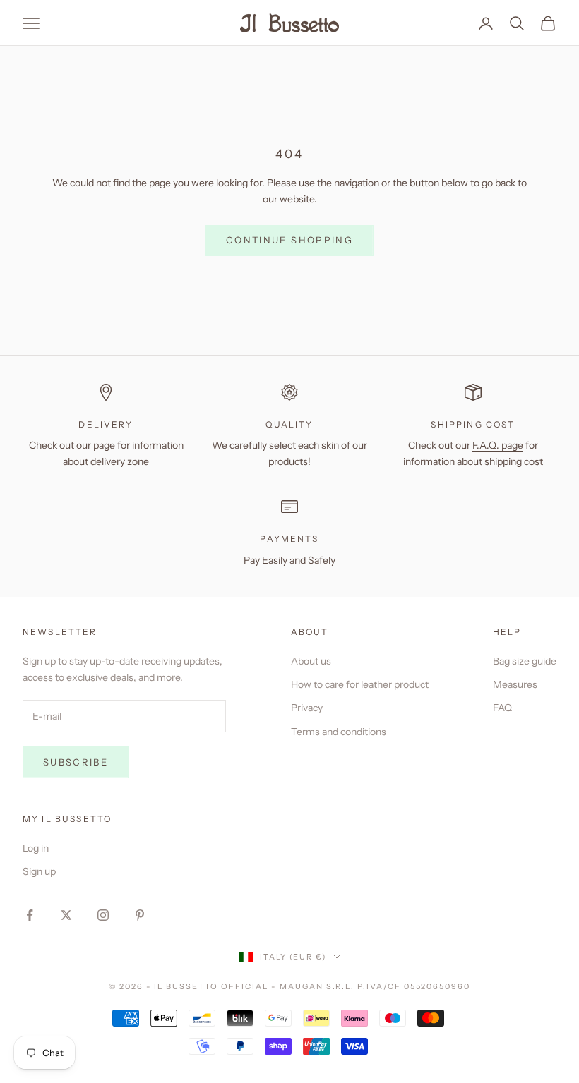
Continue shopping (289, 240)
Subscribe (75, 762)
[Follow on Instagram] (103, 915)
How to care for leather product (360, 684)
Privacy (307, 707)
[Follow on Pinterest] (140, 915)
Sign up (39, 871)
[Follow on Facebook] (30, 915)
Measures (515, 684)
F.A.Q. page (497, 445)
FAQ (502, 707)
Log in (36, 848)
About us (311, 661)
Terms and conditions (338, 731)
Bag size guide (524, 661)
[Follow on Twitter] (66, 915)
